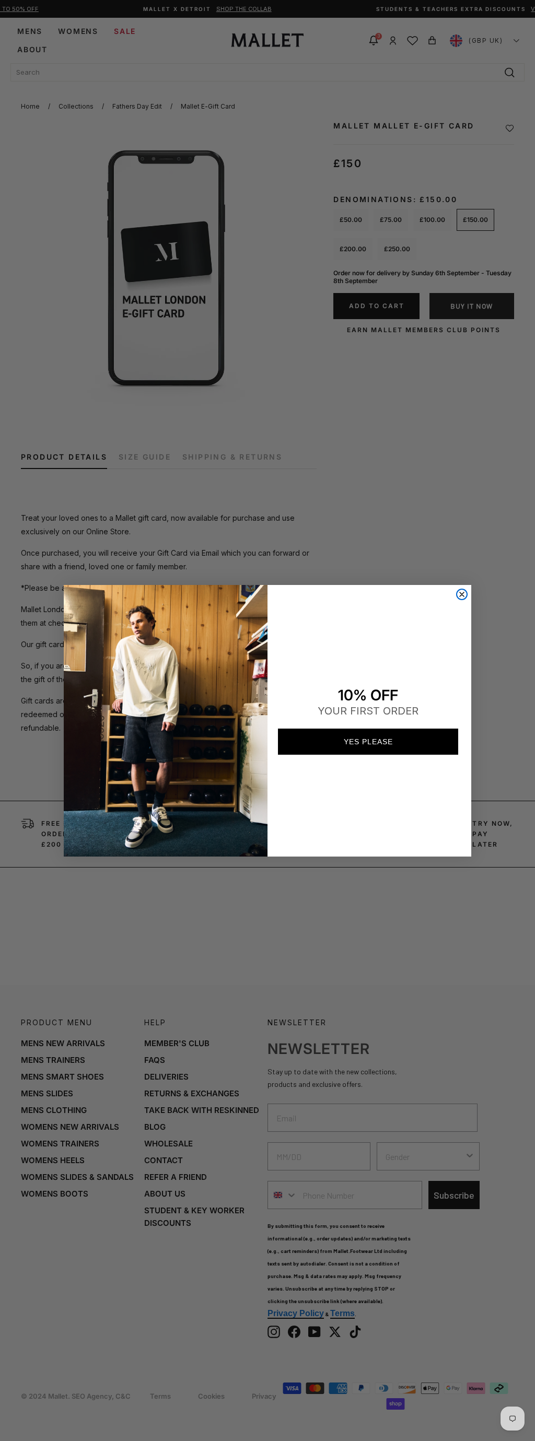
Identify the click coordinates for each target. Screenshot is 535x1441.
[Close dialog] (462, 594)
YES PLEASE (368, 741)
